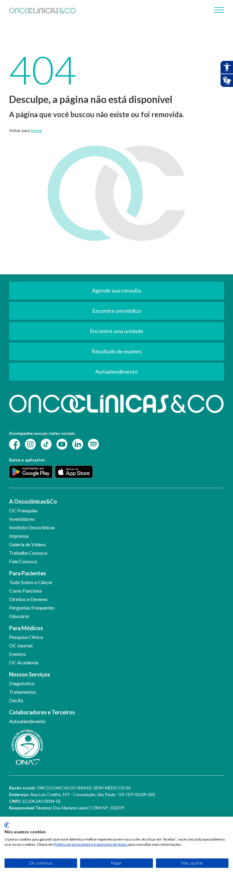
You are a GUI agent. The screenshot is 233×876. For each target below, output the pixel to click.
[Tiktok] (46, 443)
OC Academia (23, 662)
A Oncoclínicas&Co (33, 501)
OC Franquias (23, 510)
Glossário (19, 616)
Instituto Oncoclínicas (32, 527)
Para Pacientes (27, 573)
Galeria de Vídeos (27, 544)
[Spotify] (93, 443)
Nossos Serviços (29, 674)
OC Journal (20, 645)
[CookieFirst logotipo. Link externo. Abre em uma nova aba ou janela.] (7, 825)
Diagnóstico (22, 683)
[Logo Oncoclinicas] (42, 11)
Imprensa (19, 536)
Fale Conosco (23, 561)
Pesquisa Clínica (26, 637)
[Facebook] (14, 443)
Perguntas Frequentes (32, 607)
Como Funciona (25, 590)
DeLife (16, 700)
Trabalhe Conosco (28, 553)
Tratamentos (22, 692)
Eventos (17, 654)
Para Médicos (26, 628)
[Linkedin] (77, 443)
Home (36, 130)
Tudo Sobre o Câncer (31, 582)
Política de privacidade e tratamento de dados (91, 844)
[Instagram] (30, 443)
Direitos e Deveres (28, 599)
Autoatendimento (27, 721)
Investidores (22, 519)
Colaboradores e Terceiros (42, 712)
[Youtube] (61, 443)
